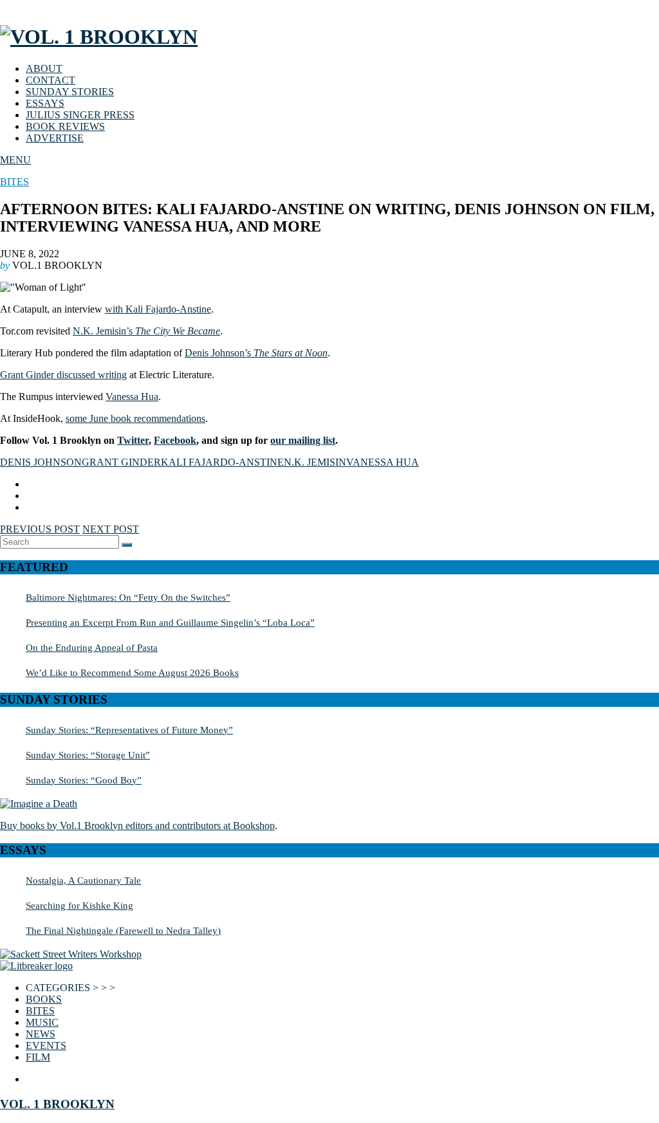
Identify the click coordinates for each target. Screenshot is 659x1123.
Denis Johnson (41, 462)
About (44, 68)
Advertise (55, 137)
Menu (15, 159)
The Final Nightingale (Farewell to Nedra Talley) (123, 930)
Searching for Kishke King (79, 905)
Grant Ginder (121, 462)
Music (42, 1022)
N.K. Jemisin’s (146, 330)
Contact (50, 80)
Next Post (110, 529)
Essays (45, 103)
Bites (14, 181)
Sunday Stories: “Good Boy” (84, 779)
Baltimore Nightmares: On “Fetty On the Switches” (128, 597)
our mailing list (302, 440)
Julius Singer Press (80, 114)
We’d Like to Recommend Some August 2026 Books (132, 672)
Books (44, 999)
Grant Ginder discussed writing (63, 374)
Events (46, 1045)
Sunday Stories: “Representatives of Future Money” (129, 729)
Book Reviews (65, 126)
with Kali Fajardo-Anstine (158, 309)
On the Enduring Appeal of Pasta (92, 647)
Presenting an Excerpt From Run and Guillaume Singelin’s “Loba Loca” (170, 622)
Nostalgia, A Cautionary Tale (83, 880)
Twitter (133, 440)
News (40, 1033)
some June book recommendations (135, 418)
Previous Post (40, 529)
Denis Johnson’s (256, 352)
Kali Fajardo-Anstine (222, 462)
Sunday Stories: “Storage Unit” (88, 754)
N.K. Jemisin (315, 462)
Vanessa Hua (132, 396)
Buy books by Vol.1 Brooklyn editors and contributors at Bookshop (137, 825)
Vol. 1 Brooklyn (57, 1104)
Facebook (175, 440)
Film (38, 1057)
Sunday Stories (70, 91)
